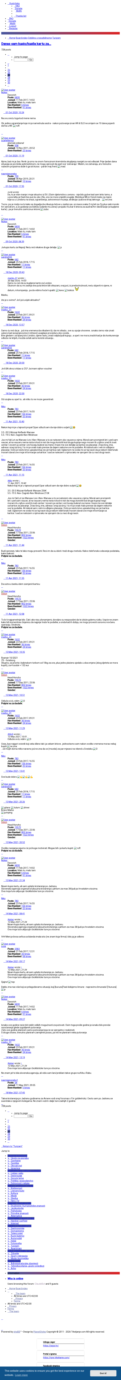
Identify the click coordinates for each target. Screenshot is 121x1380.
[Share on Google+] (112, 131)
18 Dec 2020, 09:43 (14, 272)
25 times (27, 416)
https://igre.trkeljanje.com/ (56, 1357)
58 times (27, 956)
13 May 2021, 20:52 (15, 842)
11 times (25, 264)
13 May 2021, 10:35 (15, 652)
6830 (17, 97)
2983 (17, 949)
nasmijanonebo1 (9, 1080)
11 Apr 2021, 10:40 (14, 421)
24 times (27, 319)
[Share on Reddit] (101, 131)
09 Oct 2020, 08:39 (14, 241)
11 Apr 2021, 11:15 (14, 475)
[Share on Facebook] (90, 131)
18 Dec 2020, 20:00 (14, 363)
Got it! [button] (103, 1373)
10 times (27, 181)
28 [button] (9, 77)
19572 (18, 530)
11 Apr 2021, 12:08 (14, 614)
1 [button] (8, 65)
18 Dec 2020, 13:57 (14, 324)
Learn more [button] (21, 1375)
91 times (27, 107)
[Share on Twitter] (95, 131)
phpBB (17, 1331)
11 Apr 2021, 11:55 (14, 578)
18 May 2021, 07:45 (15, 1092)
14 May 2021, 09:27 (15, 1019)
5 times (26, 1087)
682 (16, 259)
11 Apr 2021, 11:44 (14, 545)
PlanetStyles (39, 1331)
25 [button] (9, 70)
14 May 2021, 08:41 (15, 913)
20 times (25, 954)
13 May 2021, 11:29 (15, 728)
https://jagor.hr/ (51, 1345)
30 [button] (9, 82)
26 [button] (9, 72)
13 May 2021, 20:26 (15, 802)
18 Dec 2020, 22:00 (14, 393)
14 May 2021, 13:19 (15, 1057)
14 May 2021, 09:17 (15, 961)
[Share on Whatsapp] (118, 131)
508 (16, 145)
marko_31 (12, 278)
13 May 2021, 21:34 (15, 880)
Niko (3, 406)
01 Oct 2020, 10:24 (14, 112)
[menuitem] (17, 6)
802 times (26, 535)
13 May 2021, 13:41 (15, 771)
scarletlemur (7, 140)
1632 (17, 312)
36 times (25, 317)
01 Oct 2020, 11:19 (14, 155)
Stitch (4, 525)
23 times (27, 150)
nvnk (3, 946)
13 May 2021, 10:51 (15, 695)
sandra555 (6, 257)
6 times (25, 105)
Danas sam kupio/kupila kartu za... (26, 44)
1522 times (28, 537)
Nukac (4, 92)
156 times (26, 414)
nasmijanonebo (9, 173)
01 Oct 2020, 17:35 (14, 186)
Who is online (15, 1278)
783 (16, 409)
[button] (8, 54)
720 (16, 176)
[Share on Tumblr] (106, 131)
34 (16, 1082)
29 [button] (9, 80)
